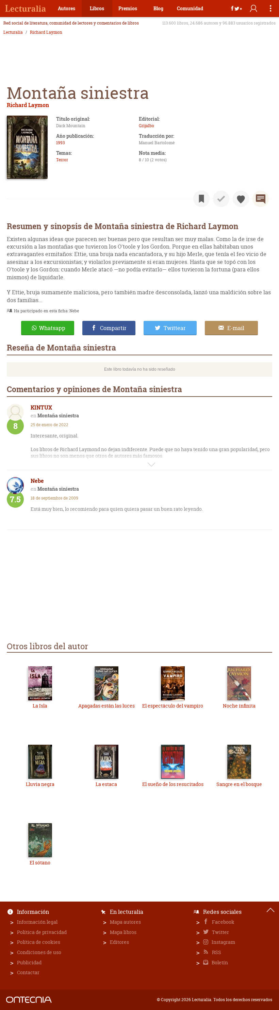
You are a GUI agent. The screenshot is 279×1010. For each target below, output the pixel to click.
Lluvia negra (40, 784)
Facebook (222, 922)
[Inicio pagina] (270, 910)
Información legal (37, 922)
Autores (66, 8)
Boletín (219, 962)
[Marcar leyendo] (201, 199)
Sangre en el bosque (239, 784)
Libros (97, 8)
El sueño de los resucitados (172, 784)
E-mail (235, 328)
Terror (62, 160)
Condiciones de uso (39, 952)
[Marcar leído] (221, 199)
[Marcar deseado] (241, 199)
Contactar (28, 972)
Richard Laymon (46, 32)
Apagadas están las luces (106, 705)
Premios (127, 8)
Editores (119, 942)
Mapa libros (123, 932)
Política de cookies (38, 942)
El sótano (40, 862)
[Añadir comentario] (260, 199)
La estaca (106, 784)
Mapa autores (125, 922)
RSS (216, 952)
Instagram (223, 942)
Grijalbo (146, 126)
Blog (158, 8)
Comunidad (190, 8)
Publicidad (29, 962)
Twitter (220, 932)
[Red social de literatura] (25, 8)
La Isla (40, 705)
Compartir (113, 328)
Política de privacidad (42, 932)
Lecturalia (13, 32)
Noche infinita (239, 705)
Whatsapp (52, 328)
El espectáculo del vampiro (172, 705)
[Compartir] (236, 8)
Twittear (175, 328)
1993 (60, 143)
